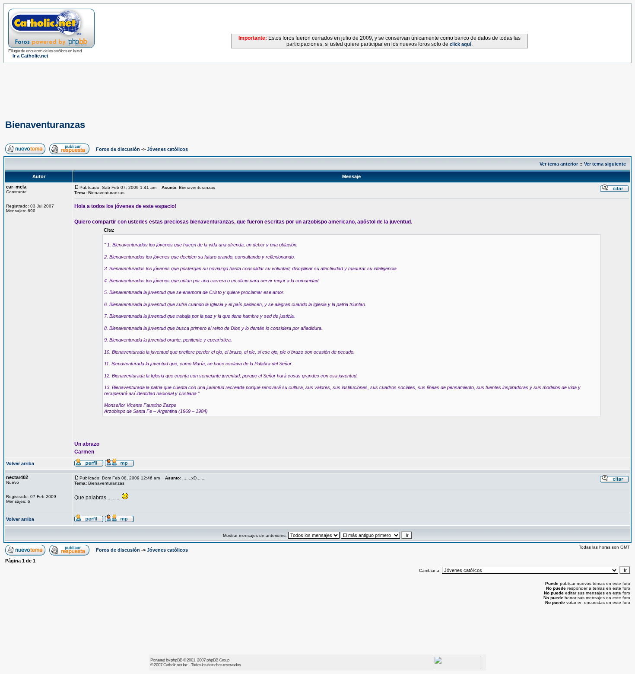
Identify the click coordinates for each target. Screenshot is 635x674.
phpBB (176, 660)
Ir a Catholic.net (30, 55)
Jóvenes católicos (167, 149)
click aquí (460, 44)
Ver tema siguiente (605, 163)
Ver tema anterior (559, 163)
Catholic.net (172, 664)
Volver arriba (20, 463)
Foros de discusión (118, 149)
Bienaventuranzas (45, 124)
